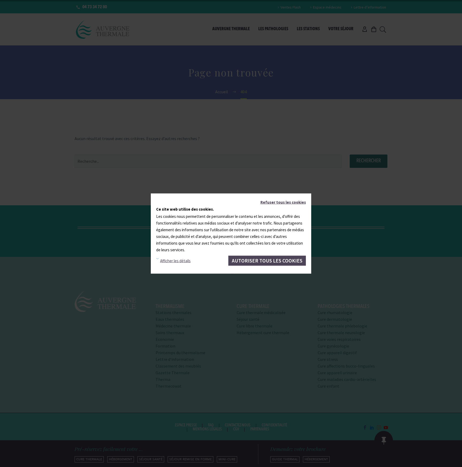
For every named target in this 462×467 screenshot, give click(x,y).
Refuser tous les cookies (283, 201)
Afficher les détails (175, 260)
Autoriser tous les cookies (267, 260)
